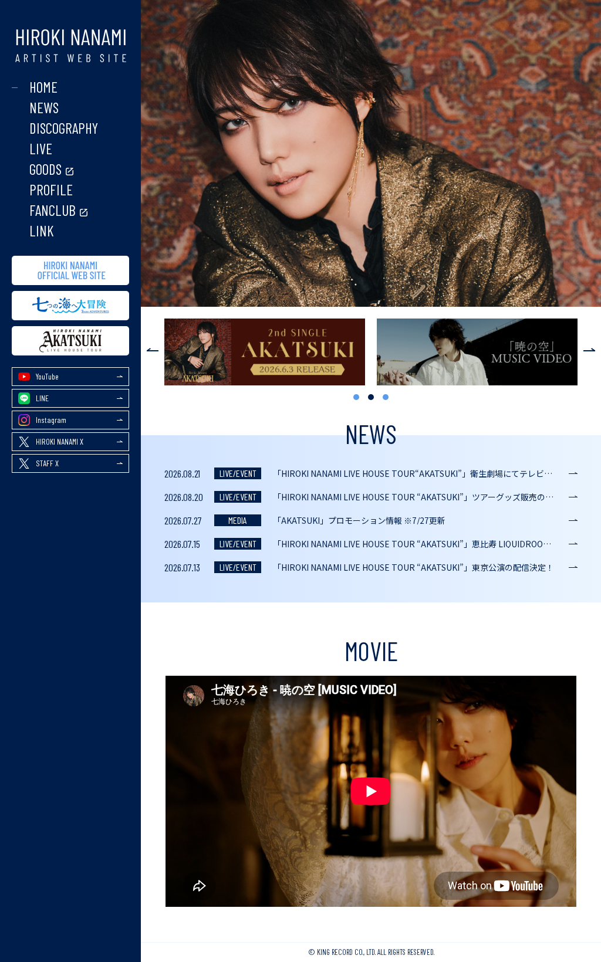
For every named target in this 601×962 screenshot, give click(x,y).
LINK (41, 230)
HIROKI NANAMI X (59, 441)
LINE (42, 398)
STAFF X (47, 463)
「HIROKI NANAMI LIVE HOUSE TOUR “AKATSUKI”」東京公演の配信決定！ (413, 567)
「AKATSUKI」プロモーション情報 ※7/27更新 (359, 520)
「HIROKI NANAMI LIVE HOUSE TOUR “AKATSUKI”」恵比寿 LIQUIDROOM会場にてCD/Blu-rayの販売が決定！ (425, 544)
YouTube (47, 376)
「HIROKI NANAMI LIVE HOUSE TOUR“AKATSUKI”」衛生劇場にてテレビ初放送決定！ (425, 473)
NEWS (44, 107)
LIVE (40, 148)
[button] (149, 348)
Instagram (51, 420)
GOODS (45, 169)
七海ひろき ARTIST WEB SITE (70, 45)
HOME (43, 87)
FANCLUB (52, 210)
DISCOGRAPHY (63, 128)
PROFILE (51, 189)
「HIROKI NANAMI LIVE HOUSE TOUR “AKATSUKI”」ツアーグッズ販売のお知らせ (425, 497)
